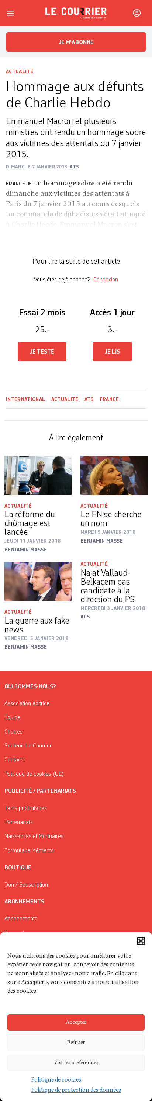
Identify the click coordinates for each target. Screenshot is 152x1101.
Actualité (19, 71)
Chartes (13, 732)
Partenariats (18, 822)
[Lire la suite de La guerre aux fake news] (38, 581)
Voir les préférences (76, 1063)
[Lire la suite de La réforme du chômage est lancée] (38, 475)
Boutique (17, 868)
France (109, 399)
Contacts (14, 760)
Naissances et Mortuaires (33, 836)
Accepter (76, 1022)
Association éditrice (26, 704)
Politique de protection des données (76, 1091)
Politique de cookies (56, 1080)
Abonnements (20, 919)
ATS (89, 399)
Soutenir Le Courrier (28, 746)
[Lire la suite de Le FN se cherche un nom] (114, 475)
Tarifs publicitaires (25, 808)
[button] (141, 941)
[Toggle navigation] (10, 13)
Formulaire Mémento (29, 851)
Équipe (12, 718)
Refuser (76, 1042)
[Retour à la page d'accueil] (76, 13)
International (25, 399)
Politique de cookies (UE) (34, 774)
